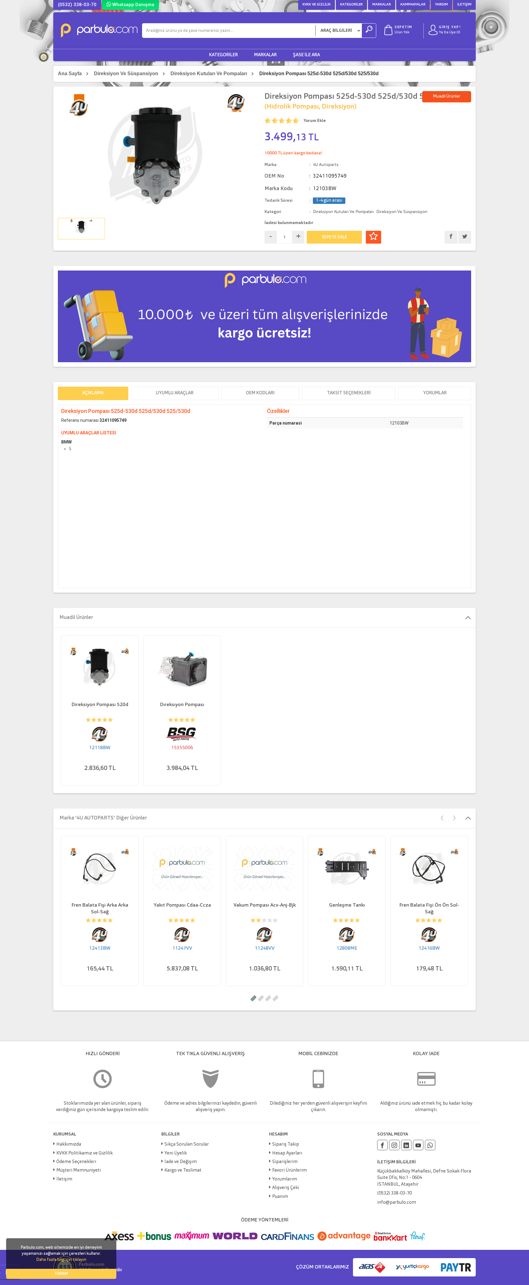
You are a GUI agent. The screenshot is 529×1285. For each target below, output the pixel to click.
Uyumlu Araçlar (174, 393)
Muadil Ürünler (446, 96)
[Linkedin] (406, 1145)
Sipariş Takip (285, 1144)
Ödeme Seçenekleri (76, 1162)
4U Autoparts (326, 165)
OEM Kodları (260, 393)
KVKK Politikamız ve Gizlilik (84, 1153)
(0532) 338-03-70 (77, 4)
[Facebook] (382, 1145)
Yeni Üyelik (175, 1153)
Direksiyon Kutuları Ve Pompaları (209, 73)
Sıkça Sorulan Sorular (186, 1144)
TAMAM (61, 1274)
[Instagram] (394, 1145)
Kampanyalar (413, 4)
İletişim (464, 4)
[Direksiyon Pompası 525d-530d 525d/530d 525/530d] (156, 153)
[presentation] (442, 817)
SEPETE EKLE (334, 237)
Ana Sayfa (70, 73)
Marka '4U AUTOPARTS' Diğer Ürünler (103, 818)
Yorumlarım (284, 1179)
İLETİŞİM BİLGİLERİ (396, 1162)
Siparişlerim (285, 1162)
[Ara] (369, 31)
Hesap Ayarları (287, 1153)
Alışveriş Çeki (285, 1188)
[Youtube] (418, 1145)
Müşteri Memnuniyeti (78, 1170)
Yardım (441, 4)
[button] (253, 998)
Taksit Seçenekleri (349, 393)
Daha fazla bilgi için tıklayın (61, 1259)
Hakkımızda (68, 1144)
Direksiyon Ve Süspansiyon (126, 73)
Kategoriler (351, 4)
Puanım (280, 1197)
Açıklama (92, 393)
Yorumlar (435, 393)
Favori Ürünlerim (289, 1170)
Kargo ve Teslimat (182, 1170)
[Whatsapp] (430, 1145)
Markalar (381, 4)
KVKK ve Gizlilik (316, 4)
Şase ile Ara (306, 55)
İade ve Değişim (180, 1162)
